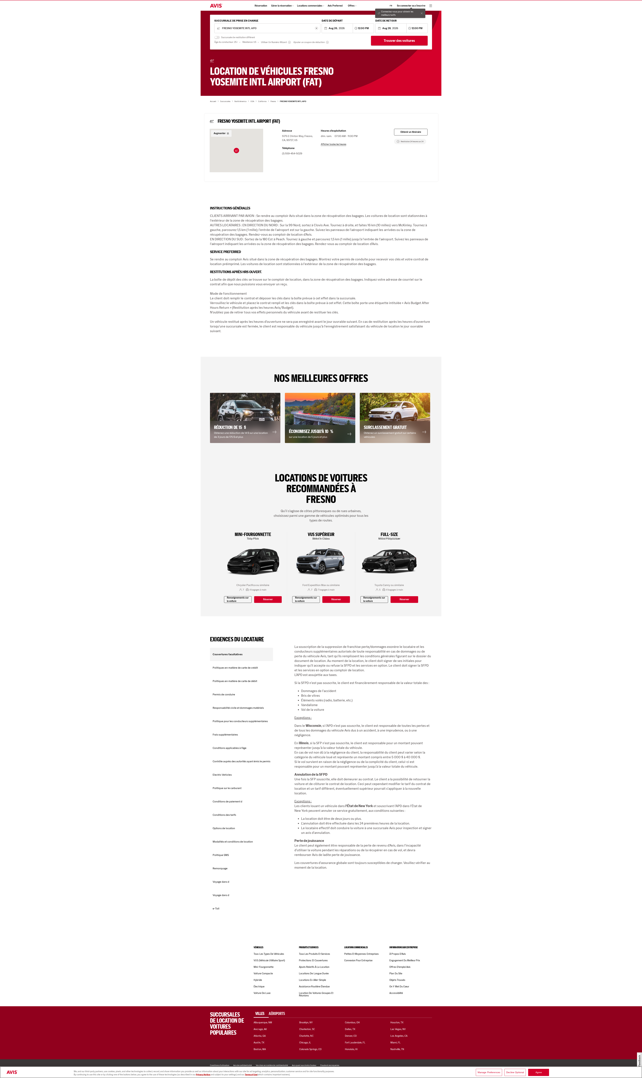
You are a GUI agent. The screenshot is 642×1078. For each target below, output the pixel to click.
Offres (351, 5)
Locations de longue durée (314, 973)
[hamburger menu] (430, 5)
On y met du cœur (399, 986)
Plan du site (395, 973)
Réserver (268, 599)
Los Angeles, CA (398, 1035)
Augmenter (220, 133)
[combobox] (267, 28)
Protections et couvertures (313, 960)
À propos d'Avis (397, 953)
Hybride (258, 980)
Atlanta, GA (260, 1035)
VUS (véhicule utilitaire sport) (269, 960)
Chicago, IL (305, 1042)
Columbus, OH (352, 1022)
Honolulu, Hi (351, 1049)
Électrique (259, 986)
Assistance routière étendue (314, 986)
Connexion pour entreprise (358, 960)
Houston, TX (396, 1022)
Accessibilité (396, 993)
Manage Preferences (489, 1072)
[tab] (261, 1014)
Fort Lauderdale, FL (355, 1042)
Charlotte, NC (306, 1035)
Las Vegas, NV (398, 1029)
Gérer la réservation (281, 5)
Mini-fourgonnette (264, 966)
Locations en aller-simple (312, 980)
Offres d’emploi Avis (399, 966)
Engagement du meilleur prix (404, 960)
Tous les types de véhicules (269, 953)
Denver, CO (351, 1035)
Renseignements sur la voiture (238, 599)
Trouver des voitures (399, 41)
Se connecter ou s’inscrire (411, 6)
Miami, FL (395, 1042)
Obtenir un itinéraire (410, 132)
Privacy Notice (203, 1074)
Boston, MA (260, 1049)
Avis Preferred (335, 5)
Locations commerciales (309, 5)
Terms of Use (251, 1074)
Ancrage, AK (260, 1029)
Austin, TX (259, 1042)
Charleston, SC (307, 1029)
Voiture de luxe (262, 993)
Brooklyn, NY (306, 1022)
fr (391, 6)
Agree (539, 1072)
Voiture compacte (263, 973)
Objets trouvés (397, 980)
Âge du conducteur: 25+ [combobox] (226, 42)
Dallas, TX (350, 1029)
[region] (321, 1072)
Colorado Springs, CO (310, 1049)
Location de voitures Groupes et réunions (316, 994)
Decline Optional (515, 1072)
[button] (236, 150)
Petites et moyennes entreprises (361, 953)
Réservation (261, 5)
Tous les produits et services (314, 953)
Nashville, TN (397, 1049)
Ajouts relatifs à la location (314, 966)
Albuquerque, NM (263, 1022)
